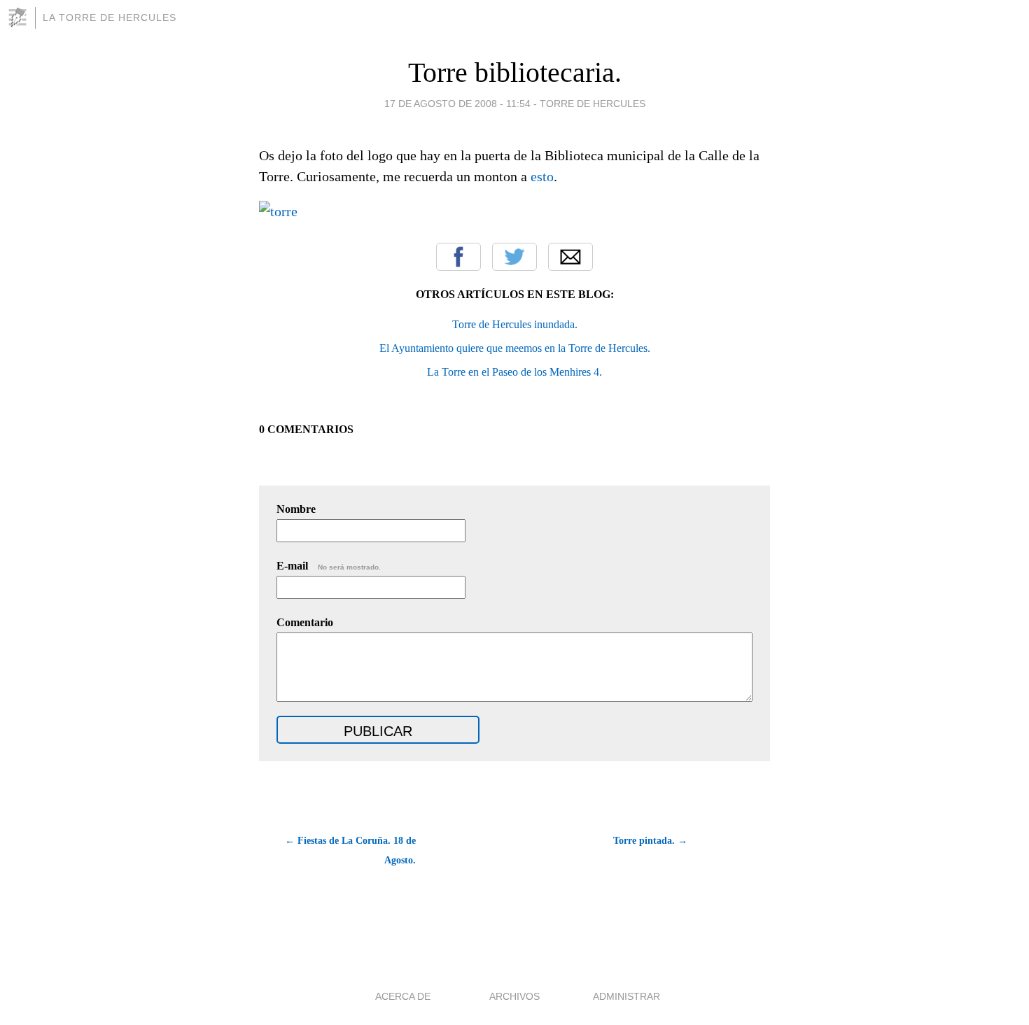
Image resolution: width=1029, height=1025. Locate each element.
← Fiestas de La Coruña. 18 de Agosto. (350, 850)
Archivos (514, 996)
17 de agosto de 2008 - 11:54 (457, 103)
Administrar (626, 996)
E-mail (328, 566)
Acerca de (402, 996)
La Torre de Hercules (109, 17)
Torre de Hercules (592, 103)
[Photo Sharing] (278, 211)
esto (542, 176)
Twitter (514, 257)
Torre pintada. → (650, 840)
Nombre (296, 509)
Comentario (304, 622)
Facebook (458, 257)
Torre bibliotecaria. (515, 72)
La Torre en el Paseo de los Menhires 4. (514, 372)
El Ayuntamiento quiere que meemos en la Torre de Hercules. (514, 348)
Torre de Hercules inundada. (515, 324)
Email (570, 257)
